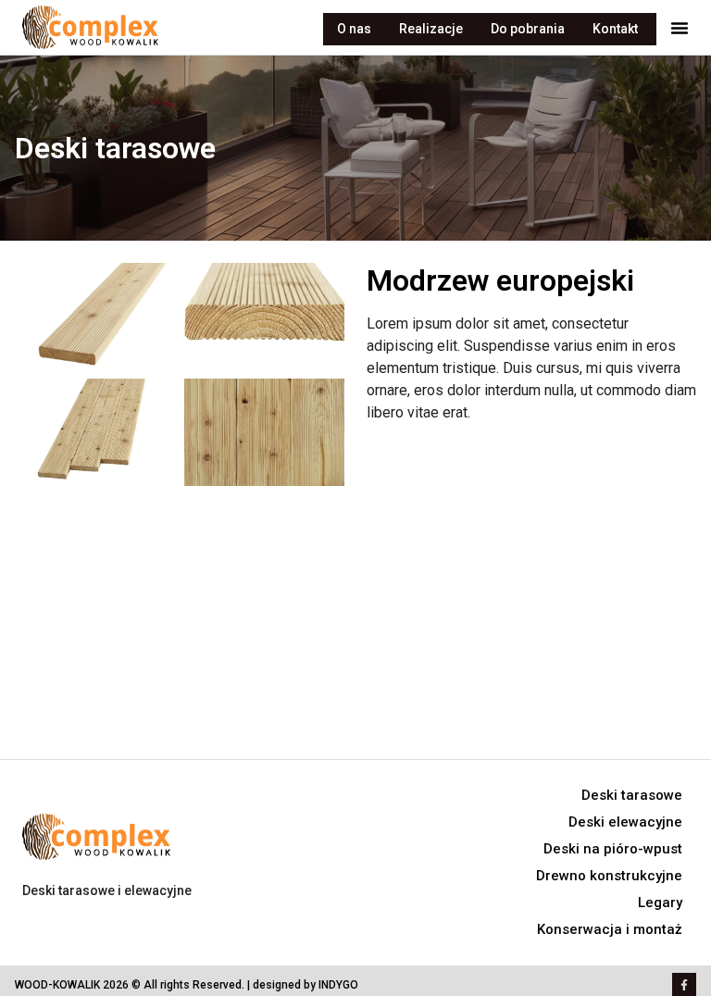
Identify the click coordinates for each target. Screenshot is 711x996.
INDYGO (338, 984)
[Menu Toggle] (679, 28)
